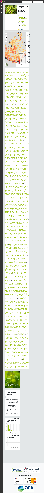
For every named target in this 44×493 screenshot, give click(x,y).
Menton (6, 223)
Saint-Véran (7, 323)
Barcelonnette (14, 87)
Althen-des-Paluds (21, 75)
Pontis (20, 252)
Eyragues (7, 146)
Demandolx (16, 135)
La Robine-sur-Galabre (21, 182)
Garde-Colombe (22, 153)
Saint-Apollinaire (17, 277)
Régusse (15, 261)
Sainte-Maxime (8, 288)
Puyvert (7, 259)
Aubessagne (11, 82)
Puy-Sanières (23, 258)
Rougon (11, 272)
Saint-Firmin (10, 293)
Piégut (10, 248)
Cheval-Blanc (25, 125)
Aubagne (19, 81)
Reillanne (20, 261)
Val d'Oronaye (13, 355)
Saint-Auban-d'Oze (9, 279)
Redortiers (10, 261)
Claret (25, 126)
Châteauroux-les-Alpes (10, 125)
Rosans (6, 272)
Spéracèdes (7, 341)
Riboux (11, 265)
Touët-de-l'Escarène (21, 345)
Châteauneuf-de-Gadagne (10, 118)
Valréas (24, 356)
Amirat (27, 75)
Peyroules (26, 247)
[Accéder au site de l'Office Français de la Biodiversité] (25, 488)
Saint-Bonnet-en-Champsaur (20, 279)
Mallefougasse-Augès (24, 216)
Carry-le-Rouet (12, 110)
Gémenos (7, 155)
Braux (24, 99)
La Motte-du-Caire (24, 176)
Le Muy (6, 201)
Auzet (18, 85)
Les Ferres (24, 207)
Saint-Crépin (18, 283)
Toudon (14, 345)
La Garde (15, 172)
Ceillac (20, 112)
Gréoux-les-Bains (14, 160)
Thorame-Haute (8, 345)
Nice (23, 238)
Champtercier (8, 115)
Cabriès (12, 103)
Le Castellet (12, 197)
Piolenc (21, 250)
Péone (19, 244)
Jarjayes (18, 161)
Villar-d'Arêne (26, 362)
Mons (11, 229)
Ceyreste (7, 114)
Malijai (17, 216)
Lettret (10, 212)
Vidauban (17, 362)
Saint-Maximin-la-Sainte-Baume (12, 311)
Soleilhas (7, 338)
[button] (6, 37)
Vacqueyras (7, 352)
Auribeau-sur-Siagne (21, 83)
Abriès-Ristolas (8, 72)
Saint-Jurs (13, 299)
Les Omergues (24, 208)
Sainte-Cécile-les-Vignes (15, 286)
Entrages (8, 139)
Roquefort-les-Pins (9, 270)
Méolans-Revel (12, 223)
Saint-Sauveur (16, 320)
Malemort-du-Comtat (10, 216)
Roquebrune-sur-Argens (10, 269)
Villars (7, 363)
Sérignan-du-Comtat (20, 333)
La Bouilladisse (23, 165)
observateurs (17, 70)
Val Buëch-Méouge (25, 352)
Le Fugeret (7, 198)
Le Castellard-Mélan (21, 196)
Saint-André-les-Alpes (18, 276)
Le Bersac (12, 194)
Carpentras (17, 108)
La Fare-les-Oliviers (19, 171)
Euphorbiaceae (21, 21)
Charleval (20, 115)
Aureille (6, 83)
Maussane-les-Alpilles (10, 222)
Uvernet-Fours (15, 351)
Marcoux (16, 219)
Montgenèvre (8, 233)
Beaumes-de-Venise (14, 90)
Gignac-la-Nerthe (18, 155)
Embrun (11, 137)
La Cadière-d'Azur (14, 166)
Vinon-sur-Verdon (12, 366)
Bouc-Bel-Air (18, 97)
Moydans (8, 238)
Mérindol (11, 225)
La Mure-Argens (18, 178)
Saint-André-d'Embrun (19, 275)
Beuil (11, 94)
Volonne (16, 367)
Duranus (24, 136)
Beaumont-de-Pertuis (23, 90)
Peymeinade (17, 245)
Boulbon (24, 97)
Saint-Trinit (18, 322)
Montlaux (18, 233)
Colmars (27, 128)
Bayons (25, 89)
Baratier (23, 86)
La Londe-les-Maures (13, 175)
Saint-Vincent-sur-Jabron (23, 323)
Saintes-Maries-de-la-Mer (18, 288)
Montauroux (7, 230)
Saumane (23, 327)
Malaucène (25, 215)
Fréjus (18, 151)
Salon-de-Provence (20, 326)
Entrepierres (15, 140)
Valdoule (19, 355)
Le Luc (11, 200)
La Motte (17, 176)
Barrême (7, 89)
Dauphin (11, 135)
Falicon (14, 146)
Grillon (20, 160)
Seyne (6, 334)
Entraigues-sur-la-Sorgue (16, 139)
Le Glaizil (13, 198)
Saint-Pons (26, 317)
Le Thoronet (23, 211)
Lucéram (12, 215)
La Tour (9, 190)
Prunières (7, 255)
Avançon (22, 85)
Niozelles (7, 240)
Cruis (28, 132)
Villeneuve (12, 365)
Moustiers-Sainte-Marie (24, 237)
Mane (6, 219)
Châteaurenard (19, 123)
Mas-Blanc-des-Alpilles (16, 220)
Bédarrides (13, 92)
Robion (6, 266)
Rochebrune (17, 266)
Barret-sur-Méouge (14, 89)
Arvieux (15, 79)
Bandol (15, 86)
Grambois (12, 158)
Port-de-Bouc (25, 252)
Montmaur (23, 233)
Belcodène (23, 92)
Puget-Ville (24, 255)
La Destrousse (19, 169)
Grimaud (24, 160)
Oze (18, 243)
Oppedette (23, 241)
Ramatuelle (16, 259)
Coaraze (12, 128)
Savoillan (10, 330)
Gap (12, 153)
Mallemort (15, 218)
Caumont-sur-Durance (20, 111)
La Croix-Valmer (11, 169)
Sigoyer (23, 334)
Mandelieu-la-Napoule (23, 218)
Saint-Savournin (12, 322)
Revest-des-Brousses (13, 262)
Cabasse (18, 101)
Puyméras (24, 256)
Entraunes (25, 139)
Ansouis (27, 76)
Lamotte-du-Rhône (10, 178)
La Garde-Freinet (22, 172)
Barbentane (7, 87)
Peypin (26, 245)
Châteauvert (19, 125)
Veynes (12, 362)
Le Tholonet (12, 211)
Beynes (19, 94)
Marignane (21, 219)
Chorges (7, 126)
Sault (19, 327)
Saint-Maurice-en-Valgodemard (20, 309)
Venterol (22, 360)
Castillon (12, 111)
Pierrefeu (15, 248)
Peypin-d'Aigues (8, 247)
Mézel (7, 226)
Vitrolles (7, 367)
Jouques (7, 162)
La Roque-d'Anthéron (18, 186)
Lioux (10, 214)
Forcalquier (16, 150)
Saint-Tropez (25, 322)
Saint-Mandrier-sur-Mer (20, 302)
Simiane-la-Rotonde (9, 337)
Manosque (11, 219)
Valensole (24, 355)
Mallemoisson (9, 218)
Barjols (19, 87)
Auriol (6, 85)
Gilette (24, 155)
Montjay (13, 233)
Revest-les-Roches (9, 263)
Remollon (25, 261)
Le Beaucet (24, 193)
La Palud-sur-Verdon (14, 179)
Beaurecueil (7, 92)
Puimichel (7, 256)
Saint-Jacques (15, 294)
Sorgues (12, 340)
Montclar (19, 230)
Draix (17, 136)
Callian (21, 104)
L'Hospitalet (23, 212)
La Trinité (22, 190)
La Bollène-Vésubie (15, 165)
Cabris (16, 103)
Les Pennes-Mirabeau (9, 209)
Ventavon (17, 360)
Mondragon (25, 227)
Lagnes (19, 173)
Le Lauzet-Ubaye (19, 198)
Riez (21, 265)
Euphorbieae (23, 25)
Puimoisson (12, 256)
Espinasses (11, 143)
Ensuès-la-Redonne (25, 137)
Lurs (16, 215)
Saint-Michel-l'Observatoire (15, 312)
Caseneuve (19, 110)
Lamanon (21, 175)
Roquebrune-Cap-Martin (22, 268)
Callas (17, 104)
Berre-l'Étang (21, 93)
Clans (22, 126)
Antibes (7, 78)
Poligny (11, 252)
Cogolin (16, 128)
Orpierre (15, 243)
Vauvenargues (22, 358)
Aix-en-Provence (8, 74)
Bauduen (21, 89)
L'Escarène (18, 207)
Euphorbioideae (21, 24)
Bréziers (12, 100)
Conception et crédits (28, 465)
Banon (19, 86)
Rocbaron (11, 266)
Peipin (10, 244)
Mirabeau (11, 226)
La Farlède (26, 171)
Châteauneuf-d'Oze (21, 118)
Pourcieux (8, 254)
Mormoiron (16, 236)
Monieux (7, 229)
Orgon (11, 243)
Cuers (16, 133)
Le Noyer (11, 201)
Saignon (14, 273)
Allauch (15, 74)
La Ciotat (15, 168)
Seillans (19, 330)
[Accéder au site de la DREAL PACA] (19, 480)
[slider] (19, 63)
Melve (26, 222)
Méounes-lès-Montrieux (22, 223)
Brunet (10, 101)
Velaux (10, 359)
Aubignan (17, 82)
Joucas (26, 161)
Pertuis (11, 245)
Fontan (6, 150)
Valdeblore (8, 353)
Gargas (11, 154)
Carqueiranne (23, 108)
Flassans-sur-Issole (9, 148)
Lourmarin (7, 215)
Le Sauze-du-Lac (19, 205)
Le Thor (18, 211)
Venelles (7, 360)
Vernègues (7, 362)
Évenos (7, 144)
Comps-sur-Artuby (15, 129)
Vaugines (12, 358)
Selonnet (15, 331)
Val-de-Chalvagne (15, 353)
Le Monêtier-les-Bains (23, 200)
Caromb (12, 108)
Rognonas (7, 268)
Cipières (11, 126)
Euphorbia (24, 26)
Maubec (23, 220)
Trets (12, 349)
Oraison (7, 243)
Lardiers (26, 180)
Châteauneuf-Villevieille (10, 123)
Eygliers (17, 144)
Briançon (16, 100)
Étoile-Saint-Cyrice (24, 143)
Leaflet (19, 66)
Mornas (21, 236)
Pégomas (22, 243)
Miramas (21, 226)
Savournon (15, 330)
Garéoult (7, 154)
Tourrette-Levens (19, 347)
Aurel (10, 83)
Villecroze (19, 363)
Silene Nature (7, 1)
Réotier (6, 262)
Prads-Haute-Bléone (21, 254)
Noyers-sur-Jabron (18, 240)
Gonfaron (13, 157)
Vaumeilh (16, 358)
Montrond (13, 234)
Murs (12, 238)
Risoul (24, 265)
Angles (19, 76)
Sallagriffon (12, 326)
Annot (23, 76)
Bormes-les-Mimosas (10, 97)
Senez (23, 331)
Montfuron (22, 232)
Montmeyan (7, 234)
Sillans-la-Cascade (14, 335)
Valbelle (13, 352)
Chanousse (14, 115)
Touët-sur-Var (8, 347)
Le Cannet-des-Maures (11, 196)
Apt (11, 78)
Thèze (14, 344)
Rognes (26, 266)
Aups (26, 82)
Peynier (22, 245)
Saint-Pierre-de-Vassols (18, 317)
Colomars (8, 129)
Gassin (18, 154)
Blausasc (13, 96)
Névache (16, 238)
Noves (11, 240)
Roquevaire (23, 270)
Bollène (22, 96)
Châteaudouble (18, 117)
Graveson (25, 158)
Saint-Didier (10, 284)
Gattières (23, 154)
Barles (23, 87)
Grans (16, 158)
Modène (7, 227)
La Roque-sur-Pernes (14, 187)
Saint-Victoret (14, 323)
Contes (21, 129)
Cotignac (18, 130)
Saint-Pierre (22, 315)
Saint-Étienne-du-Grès (17, 290)
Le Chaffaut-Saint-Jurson (21, 197)
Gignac (11, 155)
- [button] (6, 39)
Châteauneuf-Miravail (9, 122)
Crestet (13, 132)
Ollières (24, 240)
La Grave (24, 173)
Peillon (6, 244)
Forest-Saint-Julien (24, 150)
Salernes (23, 324)
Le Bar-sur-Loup (17, 193)
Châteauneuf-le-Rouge (10, 121)
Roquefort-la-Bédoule (21, 269)
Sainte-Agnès (17, 284)
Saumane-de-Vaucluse (10, 329)
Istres (14, 161)
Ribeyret (7, 265)
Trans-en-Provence (23, 348)
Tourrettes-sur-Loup (9, 348)
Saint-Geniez (17, 293)
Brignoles (21, 100)
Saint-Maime (11, 302)
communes (9, 70)
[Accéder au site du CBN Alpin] (36, 470)
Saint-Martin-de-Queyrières (20, 306)
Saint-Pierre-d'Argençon (16, 316)
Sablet (10, 273)
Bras (15, 99)
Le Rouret (15, 204)
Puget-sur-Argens (17, 255)
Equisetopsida (21, 17)
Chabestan (12, 114)
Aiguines (26, 72)
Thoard (18, 344)
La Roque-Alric (20, 184)
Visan (27, 366)
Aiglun (14, 72)
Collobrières (21, 128)
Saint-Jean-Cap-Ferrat (17, 295)
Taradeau (7, 342)
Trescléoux (7, 349)
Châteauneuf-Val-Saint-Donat (21, 122)
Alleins (19, 74)
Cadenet (20, 103)
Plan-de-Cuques (19, 251)
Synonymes (8, 397)
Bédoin (18, 92)
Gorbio (17, 157)
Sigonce (14, 334)
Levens (17, 212)
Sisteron (16, 337)
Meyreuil (27, 225)
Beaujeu (7, 90)
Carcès (11, 107)
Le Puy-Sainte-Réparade (18, 202)
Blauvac (17, 96)
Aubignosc (22, 82)
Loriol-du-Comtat (21, 214)
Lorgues (14, 214)
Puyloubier (18, 256)
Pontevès (16, 252)
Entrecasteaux (8, 140)
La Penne (22, 179)
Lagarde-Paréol (8, 173)
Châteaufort (25, 117)
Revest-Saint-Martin (18, 263)
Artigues (11, 79)
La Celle (20, 166)
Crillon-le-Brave (19, 132)
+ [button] (6, 35)
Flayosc (16, 148)
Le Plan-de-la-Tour (22, 201)
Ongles (11, 241)
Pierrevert (12, 250)
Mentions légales (37, 465)
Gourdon (7, 158)
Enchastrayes (17, 137)
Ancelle (11, 76)
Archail (14, 78)
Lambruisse (7, 176)
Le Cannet (26, 194)
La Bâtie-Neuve (23, 164)
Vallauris (11, 356)
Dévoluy (22, 135)
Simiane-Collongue (23, 335)
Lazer (6, 193)
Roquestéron (17, 270)
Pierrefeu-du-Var (21, 248)
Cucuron (8, 133)
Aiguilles (22, 72)
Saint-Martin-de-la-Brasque (19, 305)
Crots (24, 132)
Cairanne (13, 104)
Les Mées (12, 208)
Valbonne (18, 352)
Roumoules (16, 272)
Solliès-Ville (25, 338)
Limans (6, 214)
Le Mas (15, 200)
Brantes (11, 99)
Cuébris (12, 133)
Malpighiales (24, 18)
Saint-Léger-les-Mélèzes (19, 301)
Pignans (17, 250)
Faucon (18, 146)
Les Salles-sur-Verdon (20, 209)
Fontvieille (11, 150)
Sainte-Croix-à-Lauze (10, 287)
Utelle (10, 351)
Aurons (10, 85)
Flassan (23, 147)
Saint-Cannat (8, 280)
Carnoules (16, 107)
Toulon (13, 347)
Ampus (7, 76)
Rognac (22, 266)
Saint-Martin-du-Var (9, 308)
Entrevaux (21, 140)
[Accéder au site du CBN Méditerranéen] (28, 470)
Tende (21, 342)
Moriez (11, 236)
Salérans (19, 324)
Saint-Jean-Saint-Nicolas (18, 297)
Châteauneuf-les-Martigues (22, 121)
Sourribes (21, 340)
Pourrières (13, 254)
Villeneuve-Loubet (19, 365)
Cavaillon (7, 112)
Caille (9, 104)
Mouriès (16, 237)
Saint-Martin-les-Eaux (19, 308)
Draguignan (12, 136)
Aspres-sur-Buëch (12, 81)
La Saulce (20, 189)
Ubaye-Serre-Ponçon (22, 349)
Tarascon (12, 342)
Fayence (14, 147)
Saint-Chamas (13, 281)
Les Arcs (13, 205)
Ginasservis (7, 157)
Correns (13, 130)
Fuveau (22, 151)
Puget (11, 255)
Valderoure (22, 353)
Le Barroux (11, 193)
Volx (20, 367)
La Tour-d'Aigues (15, 190)
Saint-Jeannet (26, 295)
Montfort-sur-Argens (14, 232)
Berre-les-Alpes (14, 93)
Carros (6, 110)
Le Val (14, 212)
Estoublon (17, 143)
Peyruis (6, 248)
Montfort (7, 232)
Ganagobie (7, 153)
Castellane (7, 111)
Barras (27, 87)
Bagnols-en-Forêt (9, 86)
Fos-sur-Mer (8, 151)
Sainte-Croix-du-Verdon (21, 287)
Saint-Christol (20, 281)
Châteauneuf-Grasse (20, 119)
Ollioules (7, 241)
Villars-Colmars (13, 363)
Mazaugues (21, 222)
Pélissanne (15, 244)
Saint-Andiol (20, 273)
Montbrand (13, 230)
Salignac (7, 326)
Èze (11, 146)
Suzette (13, 341)
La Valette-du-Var (16, 191)
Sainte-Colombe (25, 286)
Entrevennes (8, 141)
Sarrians (15, 327)
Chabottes (18, 114)
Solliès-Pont (12, 338)
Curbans (7, 135)
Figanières (19, 147)
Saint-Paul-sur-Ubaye (14, 315)
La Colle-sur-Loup (22, 168)
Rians (25, 263)
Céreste (24, 112)
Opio (15, 241)
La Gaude (15, 173)
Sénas (19, 331)
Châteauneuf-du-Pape (10, 119)
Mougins (11, 237)
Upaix (6, 351)
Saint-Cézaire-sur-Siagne (17, 280)
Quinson (11, 259)
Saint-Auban (25, 277)
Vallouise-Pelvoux (18, 356)
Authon (14, 85)
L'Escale (13, 207)
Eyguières (22, 144)
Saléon (14, 324)
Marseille (26, 219)
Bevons (14, 94)
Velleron (15, 359)
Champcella (23, 114)
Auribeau (14, 83)
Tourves (16, 348)
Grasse (20, 158)
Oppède (18, 241)
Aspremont (20, 79)
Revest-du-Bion (22, 262)
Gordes (21, 157)
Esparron (13, 141)
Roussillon (26, 272)
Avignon (26, 85)
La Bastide (17, 162)
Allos (15, 75)
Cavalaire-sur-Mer (14, 112)
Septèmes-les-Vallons (10, 333)
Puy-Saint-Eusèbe (15, 258)
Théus (11, 344)
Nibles (20, 238)
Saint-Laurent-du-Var (20, 299)
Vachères (21, 351)
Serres (26, 333)
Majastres (20, 215)
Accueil (12, 465)
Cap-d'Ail (7, 107)
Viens (21, 362)
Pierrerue (7, 250)
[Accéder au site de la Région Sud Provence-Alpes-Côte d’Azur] (30, 480)
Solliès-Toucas (19, 338)
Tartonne (17, 342)
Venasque (20, 359)
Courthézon (7, 132)
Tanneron (22, 341)
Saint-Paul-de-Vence (14, 313)
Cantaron (26, 105)
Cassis (23, 110)
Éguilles (7, 137)
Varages (7, 358)
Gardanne (16, 153)
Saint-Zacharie (9, 324)
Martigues (7, 220)
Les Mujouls (17, 208)
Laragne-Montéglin (19, 180)
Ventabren (12, 360)
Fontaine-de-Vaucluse (23, 148)
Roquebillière (13, 268)
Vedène (6, 359)
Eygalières (12, 144)
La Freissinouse (9, 172)
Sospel (16, 340)
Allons (11, 75)
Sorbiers (8, 340)
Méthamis (16, 225)
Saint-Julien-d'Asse (13, 298)
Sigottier (19, 334)
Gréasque (7, 160)
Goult (25, 157)
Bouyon (6, 99)
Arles (18, 78)
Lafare (24, 169)
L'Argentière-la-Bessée (10, 182)
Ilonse (10, 161)
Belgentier (7, 93)
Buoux (14, 101)
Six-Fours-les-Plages (23, 337)
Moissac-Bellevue (13, 227)
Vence (24, 359)
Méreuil (6, 225)
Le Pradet (10, 202)
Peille (26, 243)
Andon (15, 76)
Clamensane (17, 126)
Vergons (26, 360)
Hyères (6, 161)
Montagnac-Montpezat (18, 229)
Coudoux (23, 130)
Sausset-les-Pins (19, 329)
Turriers (15, 349)
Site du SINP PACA (18, 465)
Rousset (21, 272)
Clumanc (7, 128)
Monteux (24, 230)
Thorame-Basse (24, 344)
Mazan (17, 222)
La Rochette (13, 184)
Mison (25, 226)
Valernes (7, 356)
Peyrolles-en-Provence (18, 247)
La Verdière (23, 191)
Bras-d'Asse (19, 99)
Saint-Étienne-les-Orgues (18, 291)
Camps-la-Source (14, 105)
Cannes (21, 105)
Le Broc (17, 194)
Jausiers (22, 161)
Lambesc (25, 175)
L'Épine (15, 201)
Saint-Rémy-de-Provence (18, 319)
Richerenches (16, 265)
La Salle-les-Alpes (13, 189)
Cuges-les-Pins (21, 133)
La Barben (12, 162)
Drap (20, 136)
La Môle (13, 176)
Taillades (17, 341)
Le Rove (20, 204)
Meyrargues (21, 225)
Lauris (10, 191)
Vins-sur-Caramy (21, 366)
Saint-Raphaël (9, 319)
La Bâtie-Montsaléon (14, 164)
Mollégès (20, 227)
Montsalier (18, 234)
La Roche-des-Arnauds (18, 183)
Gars (15, 154)
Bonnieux (26, 96)
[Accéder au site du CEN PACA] (17, 470)
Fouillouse (14, 151)
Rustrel (6, 273)
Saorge (11, 327)
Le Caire (21, 194)
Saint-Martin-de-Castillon (19, 304)
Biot (9, 96)
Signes (10, 334)
